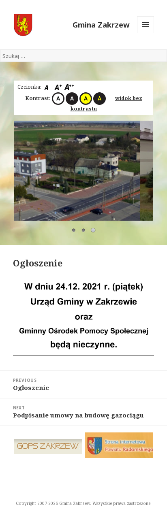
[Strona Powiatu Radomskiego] (119, 445)
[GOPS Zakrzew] (48, 446)
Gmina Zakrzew (101, 24)
